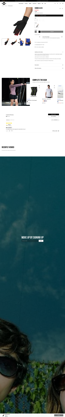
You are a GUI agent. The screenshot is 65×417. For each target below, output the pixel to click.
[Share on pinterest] (56, 130)
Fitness (6, 5)
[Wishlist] (60, 8)
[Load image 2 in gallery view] (13, 42)
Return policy (38, 44)
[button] (21, 3)
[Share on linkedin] (58, 130)
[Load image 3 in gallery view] (21, 42)
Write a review (53, 114)
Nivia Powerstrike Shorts (46, 100)
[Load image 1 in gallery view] (5, 42)
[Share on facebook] (53, 130)
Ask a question (53, 116)
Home (3, 5)
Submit (41, 240)
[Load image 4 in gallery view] (29, 42)
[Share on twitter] (54, 130)
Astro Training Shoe (30, 100)
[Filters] (52, 120)
